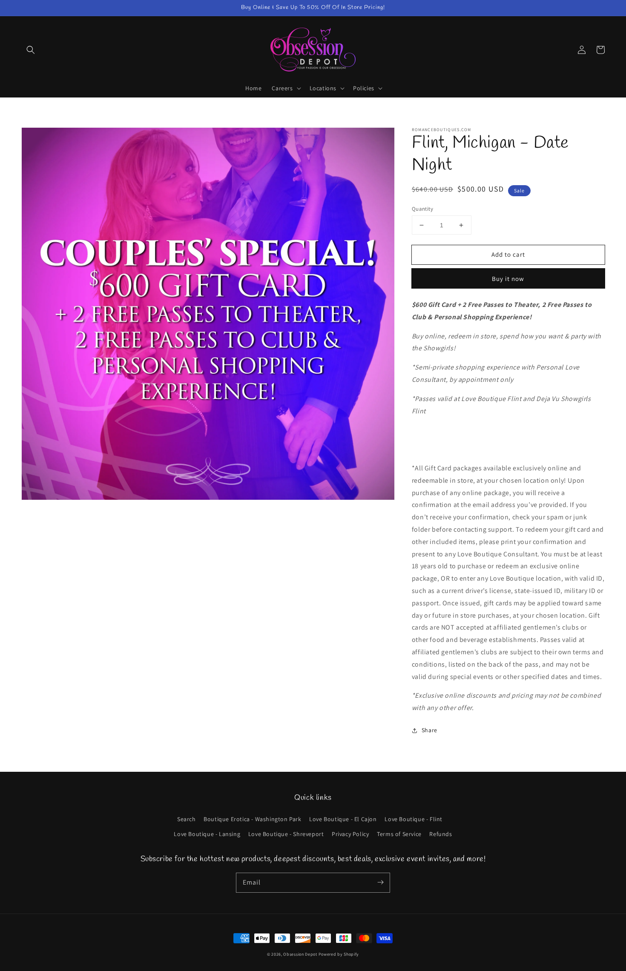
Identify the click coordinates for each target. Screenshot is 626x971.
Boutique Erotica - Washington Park (252, 819)
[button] (30, 49)
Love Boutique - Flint (413, 819)
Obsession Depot (300, 954)
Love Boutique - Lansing (207, 834)
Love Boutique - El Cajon (342, 819)
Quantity (422, 208)
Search (186, 819)
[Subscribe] (380, 882)
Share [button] (429, 730)
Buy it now (508, 279)
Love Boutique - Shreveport (286, 834)
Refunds (440, 834)
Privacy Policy (350, 834)
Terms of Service (399, 834)
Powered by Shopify (339, 954)
